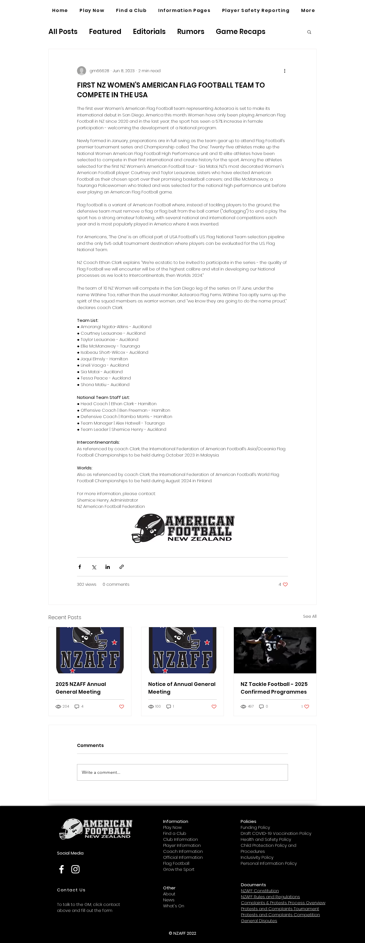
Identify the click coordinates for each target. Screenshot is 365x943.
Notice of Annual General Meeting (182, 688)
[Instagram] (75, 869)
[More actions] (284, 70)
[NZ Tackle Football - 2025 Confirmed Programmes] (275, 650)
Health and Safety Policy (266, 839)
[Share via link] (121, 567)
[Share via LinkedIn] (107, 567)
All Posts (63, 31)
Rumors (190, 31)
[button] (184, 10)
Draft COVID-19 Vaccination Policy (276, 833)
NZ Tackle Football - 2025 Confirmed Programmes (274, 688)
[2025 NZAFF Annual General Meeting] (90, 650)
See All (310, 616)
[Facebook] (61, 869)
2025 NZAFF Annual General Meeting (81, 688)
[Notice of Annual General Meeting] (182, 650)
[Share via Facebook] (79, 567)
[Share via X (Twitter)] (93, 567)
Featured (105, 31)
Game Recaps (240, 31)
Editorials (149, 31)
